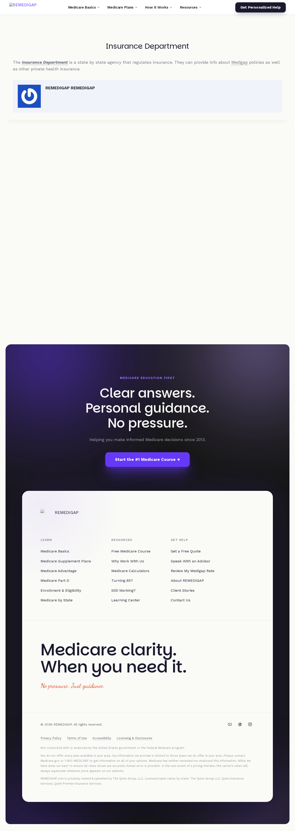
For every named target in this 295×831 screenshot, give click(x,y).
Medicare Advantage (59, 571)
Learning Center (125, 600)
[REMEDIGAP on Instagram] (250, 724)
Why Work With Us (127, 561)
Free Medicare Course (130, 551)
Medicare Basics (55, 551)
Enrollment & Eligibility (61, 590)
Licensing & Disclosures (134, 738)
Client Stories (183, 590)
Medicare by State (57, 600)
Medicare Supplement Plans (66, 561)
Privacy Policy (51, 738)
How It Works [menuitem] (156, 7)
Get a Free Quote (186, 551)
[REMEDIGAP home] (23, 7)
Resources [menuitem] (189, 7)
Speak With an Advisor (190, 561)
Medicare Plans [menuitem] (120, 7)
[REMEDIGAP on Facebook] (240, 724)
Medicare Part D (55, 580)
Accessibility (101, 738)
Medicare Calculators (130, 571)
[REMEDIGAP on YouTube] (229, 724)
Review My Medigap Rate (192, 571)
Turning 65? (122, 580)
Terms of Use (77, 738)
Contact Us (180, 600)
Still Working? (123, 590)
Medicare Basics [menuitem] (82, 7)
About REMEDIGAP (187, 580)
